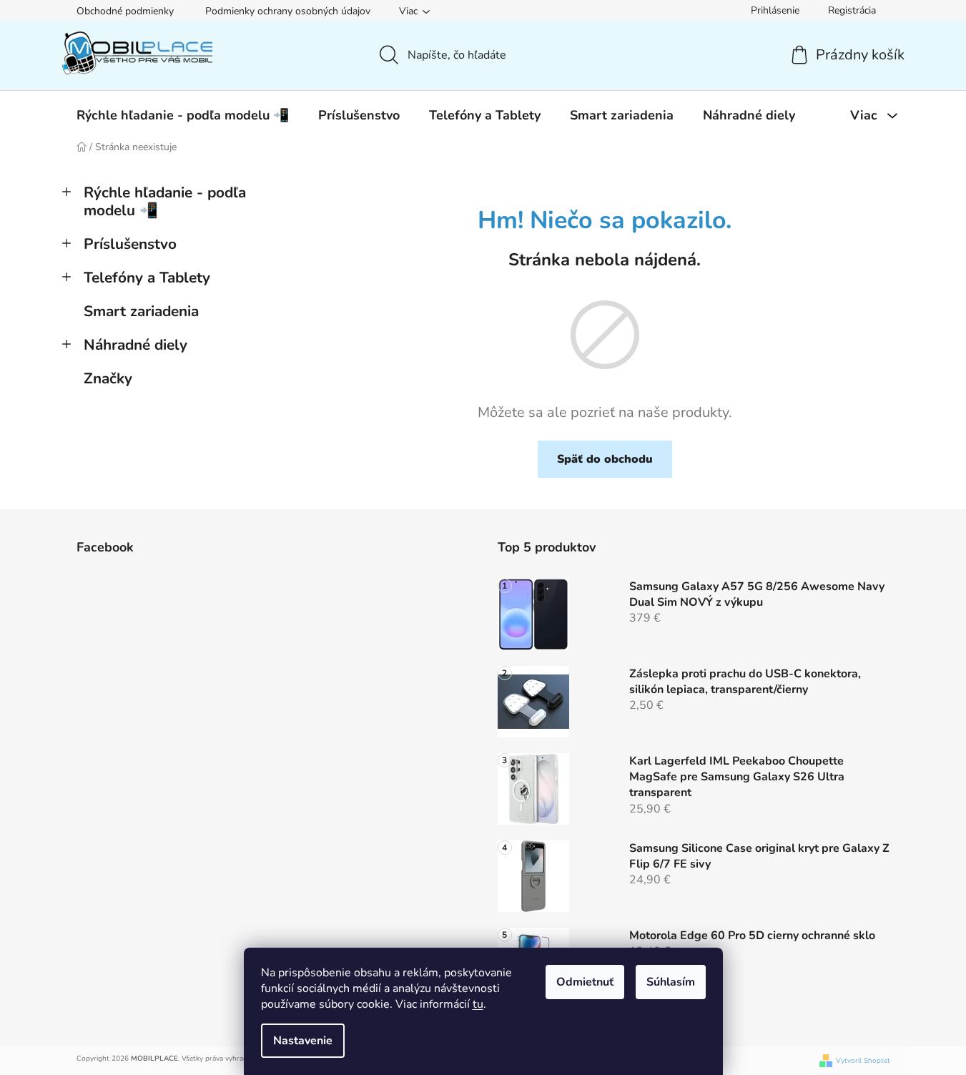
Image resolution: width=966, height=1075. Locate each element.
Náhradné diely (135, 345)
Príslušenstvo (130, 244)
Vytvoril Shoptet (863, 1061)
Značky (108, 378)
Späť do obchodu (605, 459)
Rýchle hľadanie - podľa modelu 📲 (165, 201)
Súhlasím (670, 982)
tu (478, 1004)
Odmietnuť (584, 982)
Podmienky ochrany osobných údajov (287, 11)
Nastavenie (302, 1041)
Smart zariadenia (141, 311)
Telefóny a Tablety (147, 277)
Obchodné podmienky (125, 11)
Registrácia (852, 10)
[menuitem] (182, 115)
